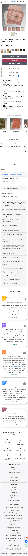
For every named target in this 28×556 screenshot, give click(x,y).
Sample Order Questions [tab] (11, 178)
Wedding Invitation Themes (14, 538)
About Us (14, 492)
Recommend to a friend (14, 500)
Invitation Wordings (14, 533)
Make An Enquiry (14, 72)
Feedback (14, 498)
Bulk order (14, 60)
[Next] (25, 126)
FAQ (14, 469)
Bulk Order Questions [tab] (10, 182)
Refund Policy (14, 480)
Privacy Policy (14, 475)
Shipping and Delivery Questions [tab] (13, 174)
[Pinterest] (13, 548)
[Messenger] (19, 75)
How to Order (14, 477)
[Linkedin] (15, 548)
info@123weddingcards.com (18, 366)
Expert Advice (14, 490)
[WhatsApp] (17, 75)
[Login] (23, 2)
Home (14, 487)
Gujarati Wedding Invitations (14, 515)
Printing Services (14, 541)
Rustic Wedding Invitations (14, 518)
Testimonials (14, 495)
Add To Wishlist (14, 69)
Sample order (14, 56)
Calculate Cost (14, 64)
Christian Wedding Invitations (14, 507)
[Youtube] (20, 548)
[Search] (25, 2)
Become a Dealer (14, 530)
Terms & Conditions (14, 472)
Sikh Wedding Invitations (14, 510)
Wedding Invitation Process (14, 535)
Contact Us (14, 467)
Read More (14, 317)
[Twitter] (10, 548)
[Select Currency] (18, 2)
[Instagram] (18, 548)
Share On (12, 75)
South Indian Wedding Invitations (14, 513)
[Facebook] (7, 548)
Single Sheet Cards (14, 521)
